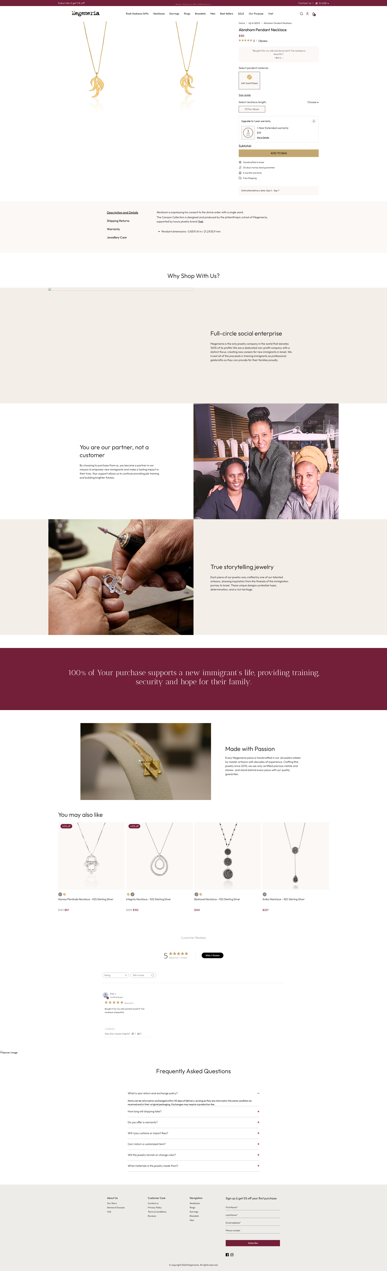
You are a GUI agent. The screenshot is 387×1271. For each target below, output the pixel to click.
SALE (241, 13)
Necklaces (159, 13)
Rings (187, 13)
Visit (270, 13)
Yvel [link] (200, 221)
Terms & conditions (157, 1211)
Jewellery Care (117, 237)
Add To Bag (279, 153)
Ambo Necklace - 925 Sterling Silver (283, 899)
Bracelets (200, 13)
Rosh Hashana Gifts (137, 13)
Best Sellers (226, 13)
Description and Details (122, 212)
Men (212, 13)
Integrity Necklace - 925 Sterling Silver (148, 899)
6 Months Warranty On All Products (193, 3)
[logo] (85, 13)
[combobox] (115, 975)
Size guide (245, 95)
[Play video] (145, 761)
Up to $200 (254, 23)
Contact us (304, 3)
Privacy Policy (155, 1207)
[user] (307, 14)
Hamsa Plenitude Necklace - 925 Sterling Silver (85, 899)
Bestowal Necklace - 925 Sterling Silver (217, 899)
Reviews (152, 1215)
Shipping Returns (118, 221)
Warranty (113, 229)
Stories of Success (116, 1207)
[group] (249, 80)
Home (242, 23)
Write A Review (213, 955)
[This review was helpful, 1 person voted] (133, 1033)
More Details (263, 137)
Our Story (112, 1203)
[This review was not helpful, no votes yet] (138, 1033)
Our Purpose (256, 13)
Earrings (174, 13)
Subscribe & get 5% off (71, 3)
